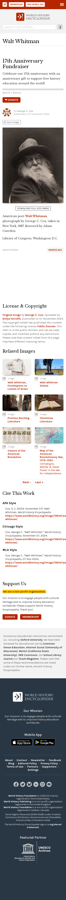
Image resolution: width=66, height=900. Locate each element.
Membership (16, 4)
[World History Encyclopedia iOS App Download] (21, 742)
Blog (11, 763)
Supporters (49, 766)
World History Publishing (17, 801)
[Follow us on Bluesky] (30, 786)
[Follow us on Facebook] (16, 786)
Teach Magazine (28, 658)
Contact (22, 760)
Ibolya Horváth (12, 318)
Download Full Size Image (33, 208)
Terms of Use (14, 766)
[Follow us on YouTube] (49, 786)
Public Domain (46, 326)
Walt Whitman (36, 216)
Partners (32, 766)
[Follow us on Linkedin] (36, 786)
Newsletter (38, 760)
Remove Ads (55, 250)
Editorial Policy (27, 763)
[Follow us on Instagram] (43, 786)
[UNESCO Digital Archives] (33, 851)
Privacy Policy (49, 763)
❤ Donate (11, 99)
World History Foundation (22, 795)
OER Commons (27, 655)
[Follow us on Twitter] (23, 786)
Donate (10, 616)
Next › (27, 482)
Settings (33, 769)
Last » (39, 482)
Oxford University (31, 639)
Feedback (55, 760)
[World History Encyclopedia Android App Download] (44, 742)
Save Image (11, 122)
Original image (12, 315)
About (9, 760)
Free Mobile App (35, 4)
